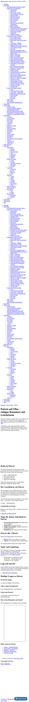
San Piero (9, 131)
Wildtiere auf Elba (14, 34)
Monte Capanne (16, 554)
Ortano (12, 192)
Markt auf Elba (14, 25)
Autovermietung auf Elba (16, 14)
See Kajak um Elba (15, 73)
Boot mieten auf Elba (15, 39)
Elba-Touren (10, 101)
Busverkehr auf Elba (15, 12)
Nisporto (12, 196)
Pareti (11, 173)
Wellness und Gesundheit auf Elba (16, 114)
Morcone (12, 172)
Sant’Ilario (9, 130)
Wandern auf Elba (14, 85)
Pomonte (12, 180)
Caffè (11, 89)
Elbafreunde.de (4, 1)
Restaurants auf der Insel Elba (17, 94)
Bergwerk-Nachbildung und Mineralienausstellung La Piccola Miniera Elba (18, 52)
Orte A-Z (9, 198)
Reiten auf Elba (14, 70)
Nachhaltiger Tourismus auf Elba (15, 112)
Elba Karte (13, 21)
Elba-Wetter (7, 199)
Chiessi (12, 176)
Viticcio (9, 140)
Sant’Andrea (13, 183)
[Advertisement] (14, 448)
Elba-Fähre (13, 11)
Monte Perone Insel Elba (16, 59)
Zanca (11, 185)
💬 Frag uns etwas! (21, 698)
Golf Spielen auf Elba (15, 47)
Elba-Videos (10, 99)
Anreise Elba (13, 10)
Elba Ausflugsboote (15, 37)
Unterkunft (13, 33)
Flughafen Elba (14, 15)
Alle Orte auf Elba (8, 653)
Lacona (9, 124)
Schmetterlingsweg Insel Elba (17, 72)
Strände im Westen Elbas (10, 651)
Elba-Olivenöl (13, 95)
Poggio (9, 133)
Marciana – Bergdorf (9, 650)
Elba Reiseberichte (15, 27)
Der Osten (9, 121)
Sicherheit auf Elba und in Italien (18, 28)
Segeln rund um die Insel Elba (18, 75)
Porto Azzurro (10, 134)
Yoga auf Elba (14, 86)
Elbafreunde (10, 699)
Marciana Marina (11, 128)
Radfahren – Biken (15, 69)
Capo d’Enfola (14, 151)
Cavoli (12, 160)
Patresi (12, 178)
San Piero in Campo (15, 163)
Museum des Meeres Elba (16, 60)
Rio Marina (10, 189)
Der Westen (10, 120)
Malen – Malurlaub (15, 54)
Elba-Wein (13, 96)
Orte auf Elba (9, 405)
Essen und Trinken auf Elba (14, 88)
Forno (11, 153)
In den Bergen (10, 118)
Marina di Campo (11, 125)
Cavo (11, 191)
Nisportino (13, 195)
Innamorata (13, 169)
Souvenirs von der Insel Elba (17, 30)
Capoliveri (9, 123)
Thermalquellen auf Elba (16, 82)
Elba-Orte (6, 146)
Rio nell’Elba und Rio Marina (14, 138)
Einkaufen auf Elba (15, 17)
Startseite (6, 4)
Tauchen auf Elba (14, 79)
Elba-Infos (6, 5)
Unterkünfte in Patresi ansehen (8, 513)
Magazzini (13, 154)
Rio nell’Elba (10, 193)
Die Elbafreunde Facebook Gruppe (16, 7)
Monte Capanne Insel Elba (17, 57)
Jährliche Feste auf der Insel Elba (18, 46)
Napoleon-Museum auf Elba (17, 62)
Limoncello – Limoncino (16, 92)
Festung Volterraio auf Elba (17, 83)
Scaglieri (12, 156)
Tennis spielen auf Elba (16, 81)
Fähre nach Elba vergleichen (10, 572)
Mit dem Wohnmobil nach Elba (15, 111)
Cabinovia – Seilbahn (15, 43)
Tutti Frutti (9, 143)
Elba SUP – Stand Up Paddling (18, 78)
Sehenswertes (10, 141)
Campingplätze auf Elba (13, 109)
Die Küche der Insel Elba (16, 91)
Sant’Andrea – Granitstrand (11, 648)
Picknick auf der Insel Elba (17, 67)
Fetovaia (12, 162)
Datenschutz (7, 201)
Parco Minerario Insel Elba (17, 66)
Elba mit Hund (14, 20)
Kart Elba (12, 49)
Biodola (12, 150)
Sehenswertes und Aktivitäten (14, 36)
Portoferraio (10, 136)
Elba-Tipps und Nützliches (14, 8)
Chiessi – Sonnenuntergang (11, 647)
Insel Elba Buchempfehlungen (14, 102)
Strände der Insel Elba (16, 76)
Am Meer (9, 117)
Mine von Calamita (15, 56)
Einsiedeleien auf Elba (16, 44)
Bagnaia (12, 149)
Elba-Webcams (8, 144)
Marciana (9, 127)
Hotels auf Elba (11, 107)
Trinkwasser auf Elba (15, 31)
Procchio (9, 137)
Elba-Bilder (7, 115)
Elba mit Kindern (14, 18)
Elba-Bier (12, 98)
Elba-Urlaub (7, 105)
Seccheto (12, 166)
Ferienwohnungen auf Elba (14, 108)
